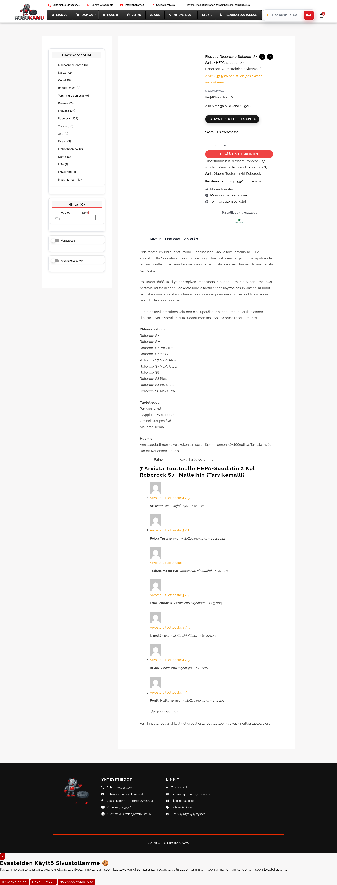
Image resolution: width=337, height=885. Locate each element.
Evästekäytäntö (275, 869)
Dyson (64, 141)
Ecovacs (66, 110)
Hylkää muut (43, 881)
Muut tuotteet (70, 179)
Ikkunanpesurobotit (73, 64)
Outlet (64, 80)
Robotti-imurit (69, 87)
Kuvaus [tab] (155, 239)
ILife (63, 164)
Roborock (68, 118)
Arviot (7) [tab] (191, 239)
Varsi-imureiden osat (73, 95)
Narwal (65, 72)
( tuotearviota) (214, 90)
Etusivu (210, 56)
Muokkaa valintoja (76, 881)
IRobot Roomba (71, 149)
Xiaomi (65, 126)
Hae (309, 15)
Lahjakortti (67, 172)
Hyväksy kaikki (14, 881)
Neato (64, 156)
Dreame (66, 103)
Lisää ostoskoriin (239, 154)
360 (63, 133)
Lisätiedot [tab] (172, 239)
